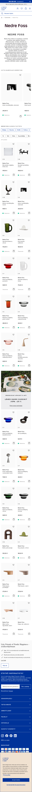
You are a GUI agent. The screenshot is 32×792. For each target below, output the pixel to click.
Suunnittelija (21, 136)
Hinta (13, 136)
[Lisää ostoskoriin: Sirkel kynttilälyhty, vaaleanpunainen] (14, 365)
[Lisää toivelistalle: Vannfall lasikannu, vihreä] (13, 220)
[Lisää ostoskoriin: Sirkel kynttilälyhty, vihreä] (14, 519)
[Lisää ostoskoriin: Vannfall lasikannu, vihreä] (14, 251)
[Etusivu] (1, 17)
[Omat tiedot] (17, 8)
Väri (8, 136)
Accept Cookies (16, 780)
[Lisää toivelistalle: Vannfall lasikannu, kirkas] (29, 258)
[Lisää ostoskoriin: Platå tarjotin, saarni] (29, 595)
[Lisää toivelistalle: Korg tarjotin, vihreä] (29, 527)
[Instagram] (2, 735)
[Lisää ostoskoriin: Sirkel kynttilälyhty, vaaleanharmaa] (29, 327)
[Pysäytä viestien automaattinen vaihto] (30, 1)
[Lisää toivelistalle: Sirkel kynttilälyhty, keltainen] (29, 450)
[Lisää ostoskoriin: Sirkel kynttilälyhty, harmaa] (29, 519)
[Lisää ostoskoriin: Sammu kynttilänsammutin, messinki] (29, 365)
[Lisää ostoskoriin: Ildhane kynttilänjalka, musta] (14, 213)
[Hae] (2, 13)
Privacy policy (6, 775)
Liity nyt (5, 665)
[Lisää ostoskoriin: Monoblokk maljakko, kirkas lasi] (14, 174)
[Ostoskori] (26, 8)
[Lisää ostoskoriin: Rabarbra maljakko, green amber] (14, 327)
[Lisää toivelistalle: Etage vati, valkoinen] (29, 603)
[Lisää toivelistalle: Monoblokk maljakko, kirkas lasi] (13, 144)
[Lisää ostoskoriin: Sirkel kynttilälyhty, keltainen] (29, 481)
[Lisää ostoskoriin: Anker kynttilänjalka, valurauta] (20, 116)
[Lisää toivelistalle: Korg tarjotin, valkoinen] (29, 220)
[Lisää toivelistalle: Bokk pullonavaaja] (13, 527)
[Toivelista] (21, 8)
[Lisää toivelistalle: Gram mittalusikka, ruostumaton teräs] (13, 450)
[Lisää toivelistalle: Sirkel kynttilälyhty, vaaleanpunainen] (13, 335)
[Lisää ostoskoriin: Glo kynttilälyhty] (29, 443)
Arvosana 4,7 (20, 1)
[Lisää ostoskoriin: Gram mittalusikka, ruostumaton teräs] (14, 481)
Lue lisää (3, 660)
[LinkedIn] (15, 735)
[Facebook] (6, 735)
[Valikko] (30, 8)
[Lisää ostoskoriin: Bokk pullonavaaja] (14, 557)
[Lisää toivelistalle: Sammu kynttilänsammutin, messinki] (29, 335)
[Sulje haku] (30, 13)
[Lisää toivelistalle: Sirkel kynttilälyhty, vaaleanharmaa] (29, 296)
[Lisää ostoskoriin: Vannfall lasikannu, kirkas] (29, 289)
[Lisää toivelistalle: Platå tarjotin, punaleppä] (13, 565)
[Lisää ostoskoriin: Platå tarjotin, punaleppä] (14, 595)
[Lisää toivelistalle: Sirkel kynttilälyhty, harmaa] (29, 488)
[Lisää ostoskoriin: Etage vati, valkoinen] (29, 633)
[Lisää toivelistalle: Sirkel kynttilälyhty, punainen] (13, 258)
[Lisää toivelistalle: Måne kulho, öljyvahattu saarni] (13, 603)
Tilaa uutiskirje (25, 686)
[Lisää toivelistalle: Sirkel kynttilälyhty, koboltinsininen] (13, 412)
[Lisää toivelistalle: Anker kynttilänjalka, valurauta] (20, 75)
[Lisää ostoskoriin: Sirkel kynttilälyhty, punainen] (14, 289)
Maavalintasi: (4, 691)
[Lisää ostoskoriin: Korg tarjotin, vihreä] (29, 557)
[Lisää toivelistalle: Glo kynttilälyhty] (29, 412)
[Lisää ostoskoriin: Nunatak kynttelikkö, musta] (29, 174)
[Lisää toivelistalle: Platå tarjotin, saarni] (29, 565)
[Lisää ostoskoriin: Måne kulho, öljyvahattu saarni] (14, 633)
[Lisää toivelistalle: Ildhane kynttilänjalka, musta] (13, 182)
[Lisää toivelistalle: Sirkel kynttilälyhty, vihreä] (13, 488)
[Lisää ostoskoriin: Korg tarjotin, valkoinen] (29, 251)
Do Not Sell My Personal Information (16, 785)
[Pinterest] (11, 735)
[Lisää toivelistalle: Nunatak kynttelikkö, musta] (29, 144)
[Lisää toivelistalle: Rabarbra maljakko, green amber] (13, 296)
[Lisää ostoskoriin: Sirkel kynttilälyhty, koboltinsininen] (14, 443)
